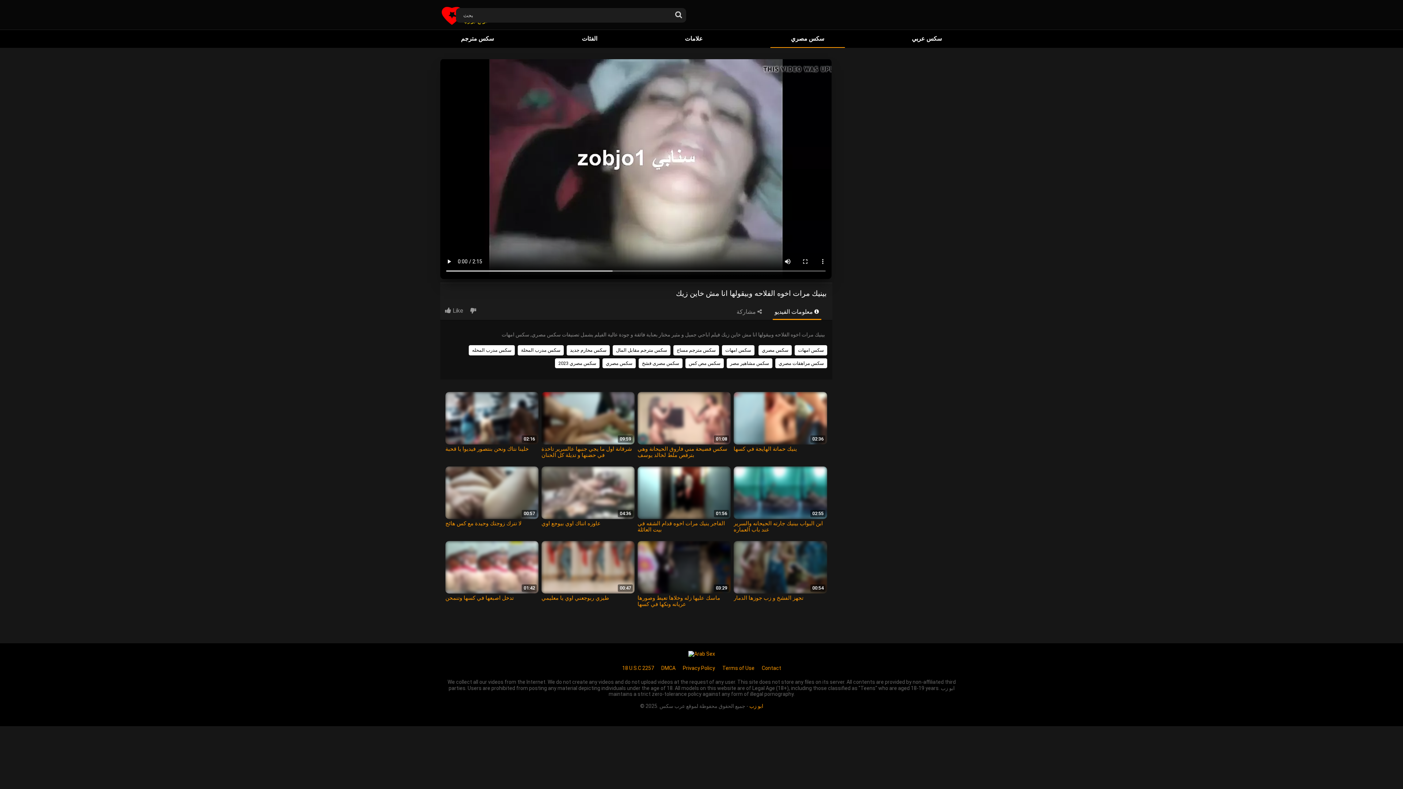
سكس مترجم (477, 38)
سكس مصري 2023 (577, 363)
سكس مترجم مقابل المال (641, 350)
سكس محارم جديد (588, 350)
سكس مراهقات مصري (801, 363)
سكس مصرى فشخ (660, 363)
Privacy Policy (699, 668)
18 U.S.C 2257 (638, 668)
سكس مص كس (704, 363)
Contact (771, 668)
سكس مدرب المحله (492, 350)
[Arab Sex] (701, 653)
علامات (694, 38)
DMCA (668, 668)
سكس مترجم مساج (696, 350)
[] (678, 13)
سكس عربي (927, 38)
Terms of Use (738, 668)
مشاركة (747, 311)
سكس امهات (811, 350)
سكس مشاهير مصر (749, 363)
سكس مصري (807, 38)
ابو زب (756, 706)
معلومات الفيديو (794, 311)
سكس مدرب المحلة (540, 350)
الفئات (589, 38)
